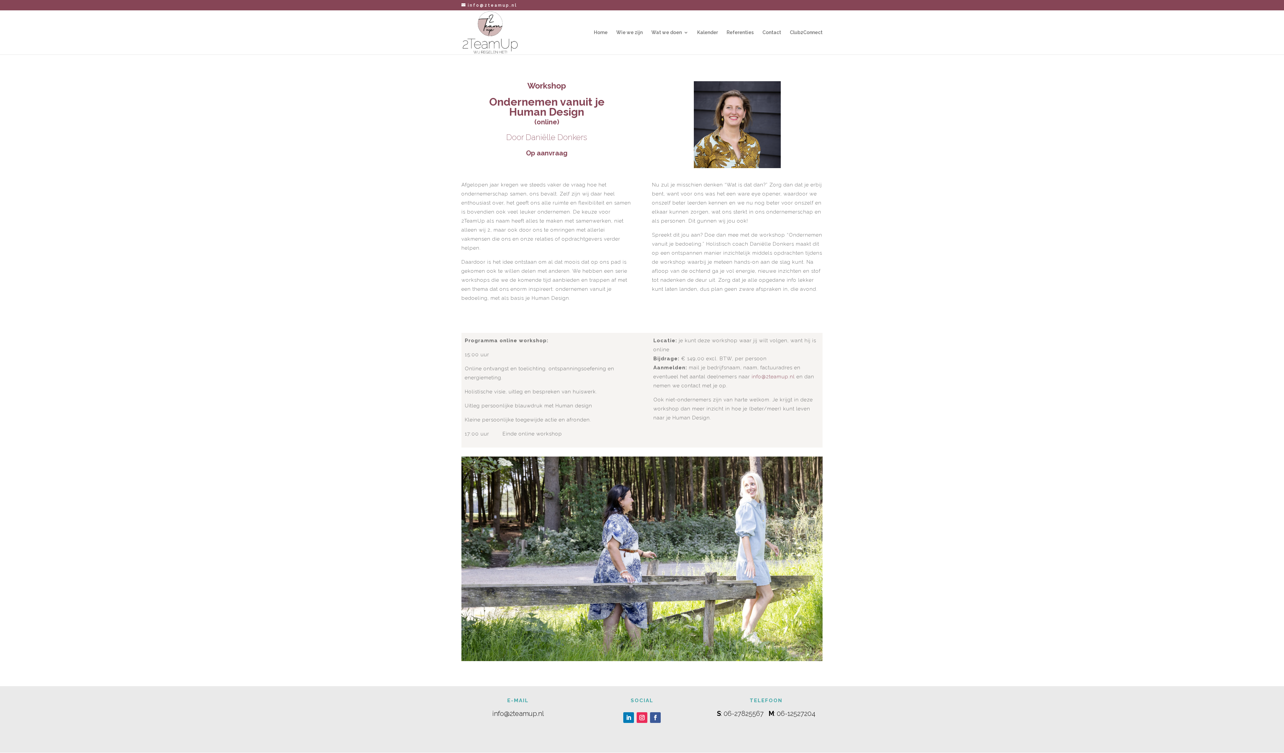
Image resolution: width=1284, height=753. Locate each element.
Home (601, 32)
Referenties (740, 32)
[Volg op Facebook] (655, 717)
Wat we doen (666, 32)
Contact (771, 32)
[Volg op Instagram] (642, 717)
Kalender (707, 32)
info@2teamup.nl (773, 377)
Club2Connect (806, 32)
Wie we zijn (629, 32)
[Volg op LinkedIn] (628, 717)
